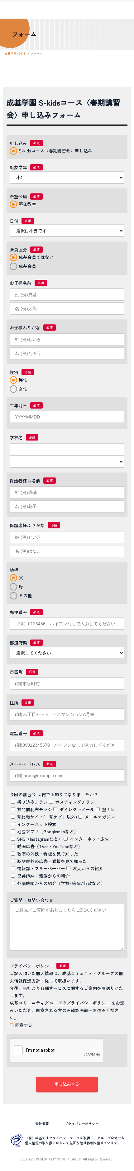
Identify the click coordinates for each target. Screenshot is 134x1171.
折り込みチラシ (32, 802)
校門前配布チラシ (34, 809)
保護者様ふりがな (27, 525)
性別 (14, 372)
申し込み (18, 143)
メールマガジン (99, 817)
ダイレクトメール (77, 809)
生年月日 (18, 405)
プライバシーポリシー (31, 966)
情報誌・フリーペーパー (41, 868)
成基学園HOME (15, 54)
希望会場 (18, 196)
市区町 (16, 672)
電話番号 (18, 733)
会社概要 (42, 1123)
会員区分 (18, 249)
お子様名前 (20, 283)
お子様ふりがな (25, 327)
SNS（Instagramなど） (39, 839)
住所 (14, 702)
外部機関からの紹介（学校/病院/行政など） (61, 883)
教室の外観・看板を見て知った (47, 854)
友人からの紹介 (88, 868)
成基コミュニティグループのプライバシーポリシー (60, 1003)
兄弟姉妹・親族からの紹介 (43, 876)
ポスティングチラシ (74, 802)
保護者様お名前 (25, 480)
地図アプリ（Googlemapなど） (47, 831)
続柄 (14, 570)
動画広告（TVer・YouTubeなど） (49, 846)
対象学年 (18, 167)
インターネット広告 (89, 839)
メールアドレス (25, 764)
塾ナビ (108, 809)
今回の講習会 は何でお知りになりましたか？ (54, 794)
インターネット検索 (36, 824)
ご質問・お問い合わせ (31, 900)
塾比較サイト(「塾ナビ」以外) (47, 817)
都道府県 (18, 643)
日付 (14, 221)
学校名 (16, 437)
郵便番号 (18, 612)
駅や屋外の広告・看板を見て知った (52, 861)
